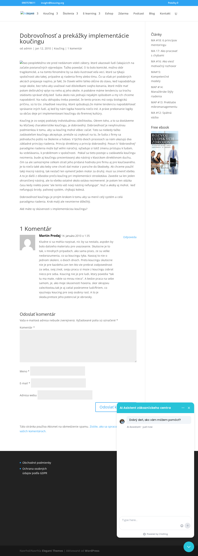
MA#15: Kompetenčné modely (160, 76)
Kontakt (165, 13)
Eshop (109, 13)
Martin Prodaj (50, 235)
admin (28, 48)
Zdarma (123, 13)
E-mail (25, 383)
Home (30, 13)
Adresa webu (28, 395)
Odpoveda (130, 237)
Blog (152, 13)
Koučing (48, 13)
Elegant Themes (52, 551)
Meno (24, 371)
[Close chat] (188, 547)
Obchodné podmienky (36, 462)
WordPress (92, 551)
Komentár (27, 327)
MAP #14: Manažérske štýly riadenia (162, 91)
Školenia (68, 13)
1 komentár (74, 48)
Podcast (138, 13)
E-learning (89, 13)
